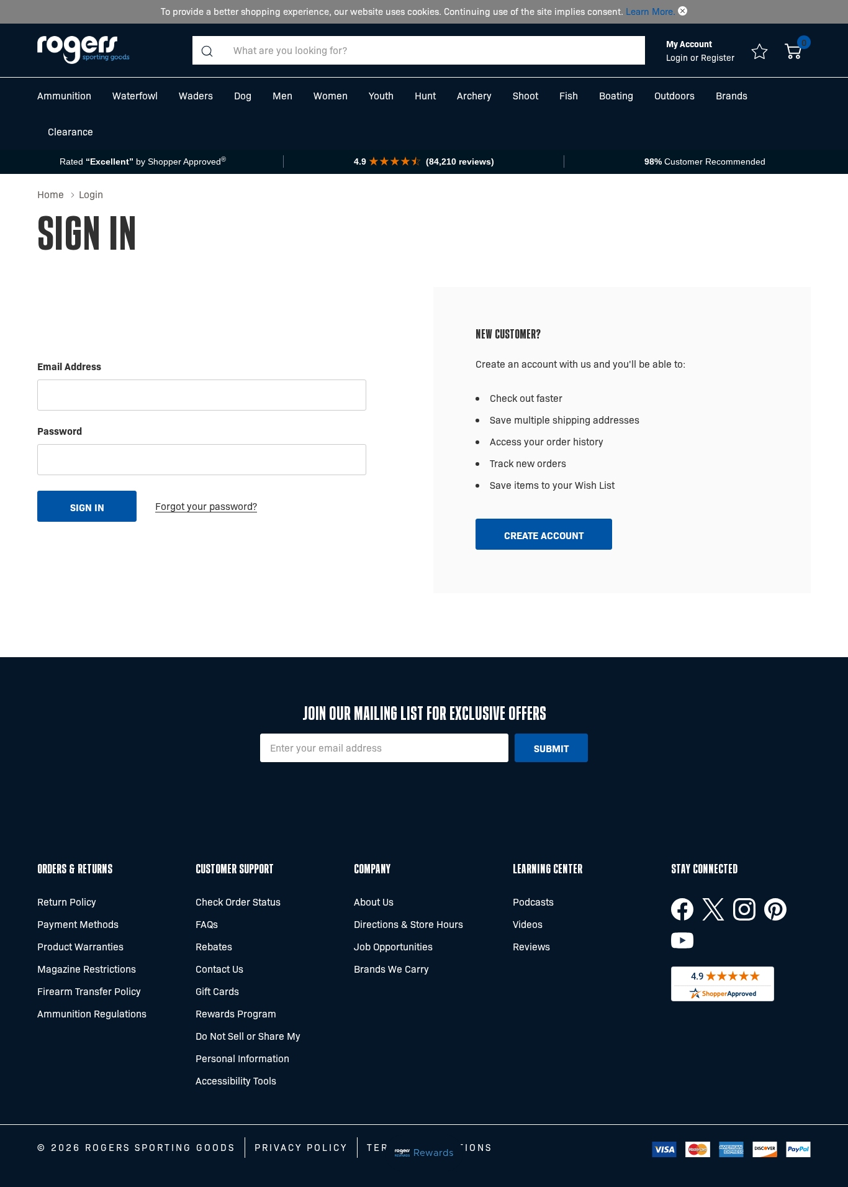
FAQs (207, 923)
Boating (616, 95)
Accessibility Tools (236, 1080)
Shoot (525, 95)
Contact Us (219, 968)
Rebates (214, 946)
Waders (196, 95)
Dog (242, 95)
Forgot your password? (206, 505)
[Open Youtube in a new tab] (682, 940)
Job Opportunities (393, 946)
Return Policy (66, 901)
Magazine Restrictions (86, 968)
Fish (568, 95)
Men (282, 95)
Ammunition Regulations (92, 1013)
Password (59, 430)
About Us (374, 901)
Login (678, 57)
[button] (682, 11)
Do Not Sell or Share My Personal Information (248, 1047)
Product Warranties (80, 946)
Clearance (70, 131)
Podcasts (533, 901)
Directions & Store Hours (408, 923)
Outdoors (674, 95)
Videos (528, 923)
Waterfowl (135, 95)
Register (717, 57)
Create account (544, 535)
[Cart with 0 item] (793, 50)
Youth (381, 95)
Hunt (425, 95)
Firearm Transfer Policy (89, 991)
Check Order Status (238, 901)
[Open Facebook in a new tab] (682, 909)
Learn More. (650, 11)
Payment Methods (78, 923)
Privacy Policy (301, 1147)
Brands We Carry (391, 968)
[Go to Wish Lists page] (759, 50)
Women (330, 95)
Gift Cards (217, 991)
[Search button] (206, 50)
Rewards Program (236, 1013)
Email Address (69, 366)
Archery (474, 95)
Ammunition (64, 95)
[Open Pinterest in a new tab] (775, 909)
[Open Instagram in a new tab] (744, 909)
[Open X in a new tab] (713, 909)
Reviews (531, 946)
